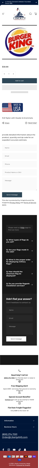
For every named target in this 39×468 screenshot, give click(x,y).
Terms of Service (30, 203)
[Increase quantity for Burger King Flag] (13, 73)
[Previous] (3, 2)
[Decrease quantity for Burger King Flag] (4, 73)
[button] (19, 87)
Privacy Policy (15, 203)
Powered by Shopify (23, 464)
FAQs (22, 228)
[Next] (36, 2)
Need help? (32, 123)
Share (7, 123)
